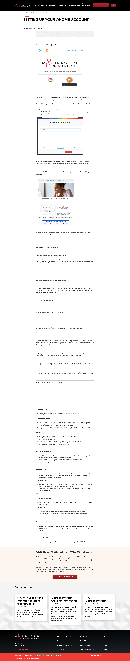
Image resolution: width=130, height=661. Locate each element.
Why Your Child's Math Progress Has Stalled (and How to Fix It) (30, 601)
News (34, 12)
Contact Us (61, 649)
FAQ (66, 5)
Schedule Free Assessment (101, 5)
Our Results (83, 637)
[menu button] (113, 5)
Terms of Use (68, 655)
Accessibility (18, 655)
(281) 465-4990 (19, 646)
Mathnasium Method (64, 637)
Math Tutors (87, 649)
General (26, 17)
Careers (106, 637)
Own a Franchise (85, 645)
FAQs (105, 645)
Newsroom (107, 641)
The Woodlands (27, 12)
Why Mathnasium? (51, 5)
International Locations (64, 645)
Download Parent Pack (21, 649)
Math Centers (18, 12)
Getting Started (39, 5)
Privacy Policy (28, 655)
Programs (60, 5)
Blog (105, 649)
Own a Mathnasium (74, 5)
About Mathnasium (86, 641)
